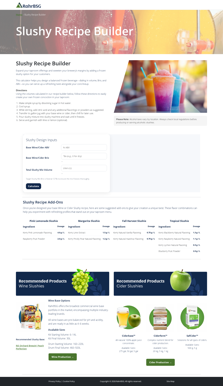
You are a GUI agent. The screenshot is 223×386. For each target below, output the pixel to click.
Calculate (33, 186)
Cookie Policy (69, 381)
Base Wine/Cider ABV (37, 147)
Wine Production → (63, 356)
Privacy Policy (55, 381)
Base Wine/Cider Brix (37, 157)
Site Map (170, 381)
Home (19, 14)
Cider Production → (160, 362)
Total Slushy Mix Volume (39, 169)
